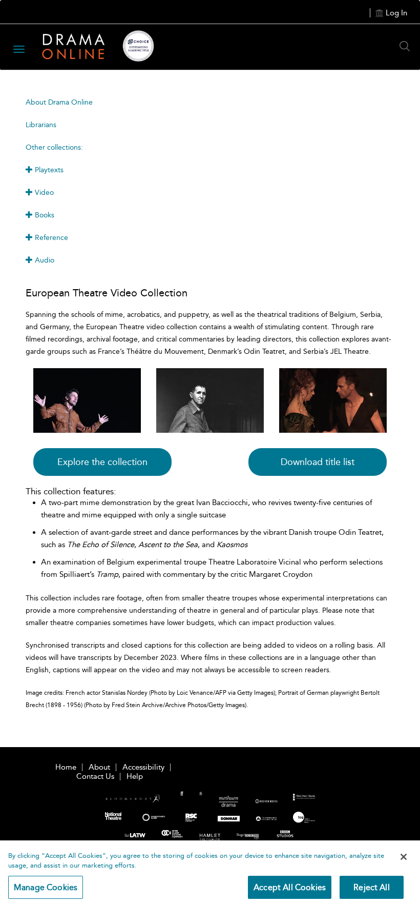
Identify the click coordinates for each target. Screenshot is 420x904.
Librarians (41, 124)
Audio (43, 260)
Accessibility (143, 767)
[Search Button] (407, 46)
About (99, 767)
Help (135, 776)
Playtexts (48, 170)
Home (65, 767)
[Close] (403, 857)
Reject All (371, 887)
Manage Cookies (45, 887)
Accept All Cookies (290, 887)
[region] (210, 872)
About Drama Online (59, 102)
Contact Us (95, 776)
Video (43, 192)
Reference (50, 237)
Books (43, 215)
